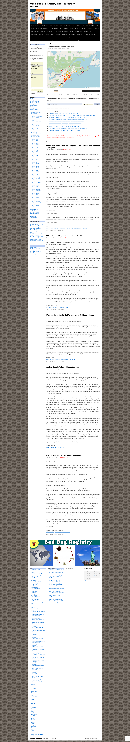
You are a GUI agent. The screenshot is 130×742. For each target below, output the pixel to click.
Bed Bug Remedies (33, 105)
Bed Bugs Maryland (35, 163)
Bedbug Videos (35, 585)
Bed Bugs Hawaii (35, 151)
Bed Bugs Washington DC (36, 202)
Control (97, 25)
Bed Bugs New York (34, 108)
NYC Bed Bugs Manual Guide (35, 254)
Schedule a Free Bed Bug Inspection (38, 602)
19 (94, 575)
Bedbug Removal (63, 25)
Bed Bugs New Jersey (36, 177)
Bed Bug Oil (32, 104)
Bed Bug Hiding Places (36, 583)
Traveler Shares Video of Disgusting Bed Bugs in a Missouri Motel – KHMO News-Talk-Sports (56, 576)
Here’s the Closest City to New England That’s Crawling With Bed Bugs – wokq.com (73, 146)
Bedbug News (34, 592)
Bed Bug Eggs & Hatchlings (37, 581)
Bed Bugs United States (35, 136)
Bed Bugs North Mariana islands (37, 133)
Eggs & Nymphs (54, 28)
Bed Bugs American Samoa (36, 112)
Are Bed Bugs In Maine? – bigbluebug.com (62, 367)
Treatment (93, 34)
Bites (69, 25)
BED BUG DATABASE (34, 101)
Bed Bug (32, 98)
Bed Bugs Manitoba (35, 117)
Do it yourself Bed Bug (34, 212)
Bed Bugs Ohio (34, 183)
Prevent (47, 34)
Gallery (71, 28)
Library (55, 31)
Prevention (52, 34)
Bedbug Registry (35, 594)
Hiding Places (91, 28)
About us (37, 25)
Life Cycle (60, 31)
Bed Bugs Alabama (35, 137)
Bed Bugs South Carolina (36, 190)
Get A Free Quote (85, 40)
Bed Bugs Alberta (35, 114)
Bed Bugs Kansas (35, 158)
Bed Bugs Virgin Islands (36, 198)
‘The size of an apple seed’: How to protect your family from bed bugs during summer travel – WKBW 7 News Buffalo (56, 590)
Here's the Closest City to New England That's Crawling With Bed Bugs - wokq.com (66, 228)
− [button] (49, 55)
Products (58, 34)
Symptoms (87, 34)
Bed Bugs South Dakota (36, 191)
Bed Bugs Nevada (35, 174)
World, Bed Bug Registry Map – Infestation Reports (52, 5)
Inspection (43, 31)
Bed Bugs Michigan (35, 166)
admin (61, 149)
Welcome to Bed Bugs (34, 218)
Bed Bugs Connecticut (36, 146)
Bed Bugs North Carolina (36, 181)
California (79, 25)
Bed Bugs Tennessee (35, 193)
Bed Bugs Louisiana (35, 160)
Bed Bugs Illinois (35, 154)
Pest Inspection (33, 216)
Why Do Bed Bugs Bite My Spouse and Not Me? (64, 455)
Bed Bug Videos (35, 576)
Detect (32, 28)
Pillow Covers (34, 34)
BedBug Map (34, 591)
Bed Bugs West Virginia (36, 204)
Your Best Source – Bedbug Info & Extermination (54, 37)
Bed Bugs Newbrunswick (36, 121)
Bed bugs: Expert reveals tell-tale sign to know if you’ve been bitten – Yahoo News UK (56, 586)
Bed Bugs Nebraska (35, 173)
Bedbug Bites (34, 584)
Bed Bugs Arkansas (35, 141)
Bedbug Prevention (35, 600)
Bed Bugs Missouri (35, 170)
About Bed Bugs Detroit (51, 40)
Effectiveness (46, 28)
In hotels (97, 28)
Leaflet (86, 87)
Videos (32, 37)
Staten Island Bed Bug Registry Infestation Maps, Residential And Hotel (36, 240)
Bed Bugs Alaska (35, 139)
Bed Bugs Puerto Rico (35, 135)
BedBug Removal (33, 208)
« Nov (85, 580)
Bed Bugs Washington (36, 201)
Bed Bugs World (33, 110)
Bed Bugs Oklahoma (35, 185)
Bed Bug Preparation (35, 599)
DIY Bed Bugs (39, 28)
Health (31, 214)
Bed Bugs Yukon (35, 131)
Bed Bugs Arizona (35, 140)
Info (38, 31)
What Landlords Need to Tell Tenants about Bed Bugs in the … (70, 315)
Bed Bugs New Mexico (36, 178)
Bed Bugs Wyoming (35, 206)
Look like (71, 31)
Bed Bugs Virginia (35, 200)
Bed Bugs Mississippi (36, 168)
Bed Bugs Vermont (35, 197)
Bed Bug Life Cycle (35, 589)
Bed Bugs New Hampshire (36, 175)
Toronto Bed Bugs (33, 217)
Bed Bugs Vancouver (34, 109)
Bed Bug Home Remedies (35, 102)
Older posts (49, 538)
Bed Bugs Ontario (35, 124)
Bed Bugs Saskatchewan (36, 129)
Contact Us (91, 25)
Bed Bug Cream (33, 100)
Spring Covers (72, 34)
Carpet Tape (85, 25)
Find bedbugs (66, 28)
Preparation (41, 34)
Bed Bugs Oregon (35, 186)
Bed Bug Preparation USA (35, 248)
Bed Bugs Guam (34, 132)
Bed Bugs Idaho (35, 152)
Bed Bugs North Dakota (36, 182)
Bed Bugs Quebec (35, 128)
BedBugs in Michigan (34, 209)
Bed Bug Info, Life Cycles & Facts (73, 37)
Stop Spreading (80, 34)
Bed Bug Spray (33, 106)
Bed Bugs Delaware (35, 147)
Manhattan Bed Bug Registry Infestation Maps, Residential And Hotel (36, 231)
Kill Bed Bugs (50, 31)
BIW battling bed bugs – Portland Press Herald (64, 236)
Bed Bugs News (86, 37)
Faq (60, 28)
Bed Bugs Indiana (35, 155)
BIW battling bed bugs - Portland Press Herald (57, 307)
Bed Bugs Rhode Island (36, 189)
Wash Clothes (39, 37)
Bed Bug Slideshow (34, 250)
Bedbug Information (53, 25)
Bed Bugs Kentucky (35, 159)
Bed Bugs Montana (35, 171)
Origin (91, 31)
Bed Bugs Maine (53, 230)
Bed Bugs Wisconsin (35, 205)
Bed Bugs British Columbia (37, 116)
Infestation (33, 31)
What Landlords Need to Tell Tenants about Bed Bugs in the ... (61, 359)
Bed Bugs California (35, 143)
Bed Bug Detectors (33, 247)
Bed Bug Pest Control (36, 598)
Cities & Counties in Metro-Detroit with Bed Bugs (68, 40)
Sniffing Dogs (64, 34)
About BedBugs (93, 40)
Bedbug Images (44, 25)
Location (66, 31)
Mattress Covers (78, 31)
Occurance (86, 31)
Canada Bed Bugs (33, 210)
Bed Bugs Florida (35, 148)
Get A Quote (77, 28)
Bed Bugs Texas (35, 194)
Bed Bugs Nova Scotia (36, 123)
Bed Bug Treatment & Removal (38, 40)
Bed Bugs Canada (34, 113)
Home (32, 25)
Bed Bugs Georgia (35, 150)
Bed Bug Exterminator (36, 596)
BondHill (73, 25)
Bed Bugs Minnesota (35, 167)
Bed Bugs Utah (34, 196)
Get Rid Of (84, 28)
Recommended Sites (35, 246)
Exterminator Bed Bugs (34, 213)
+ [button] (49, 53)
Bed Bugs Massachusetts (36, 164)
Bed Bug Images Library (36, 575)
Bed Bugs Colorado (35, 144)
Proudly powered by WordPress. (91, 738)
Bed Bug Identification (36, 588)
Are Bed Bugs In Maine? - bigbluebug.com (56, 447)
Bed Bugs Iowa (34, 156)
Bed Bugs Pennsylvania (36, 187)
